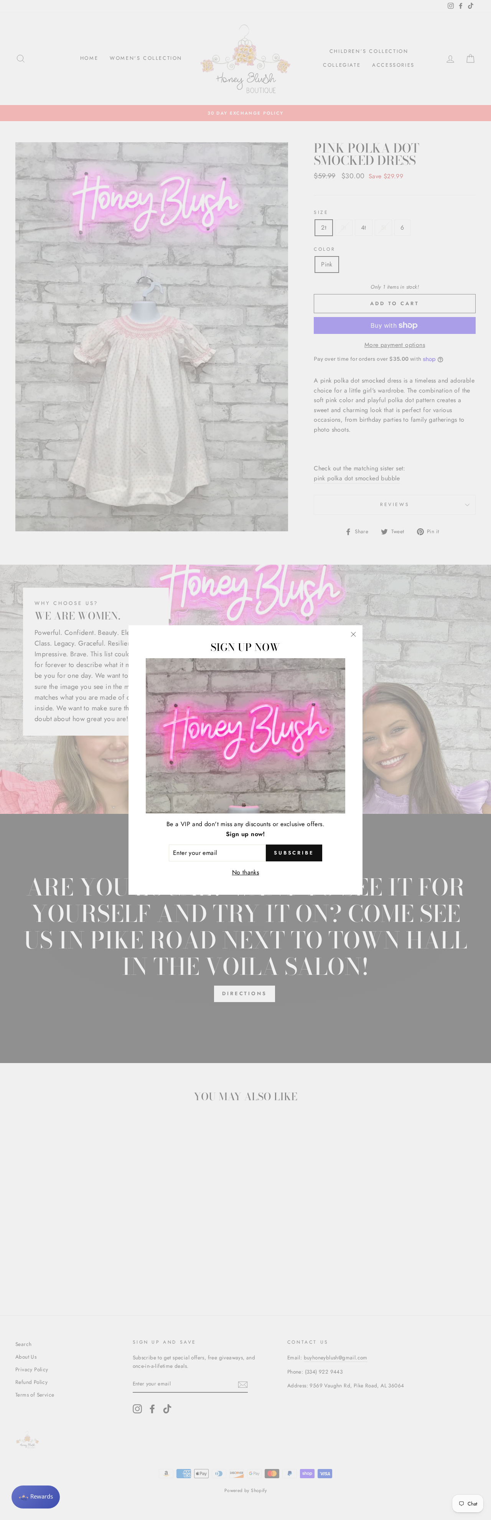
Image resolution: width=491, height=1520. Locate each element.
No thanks (245, 872)
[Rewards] (36, 1496)
